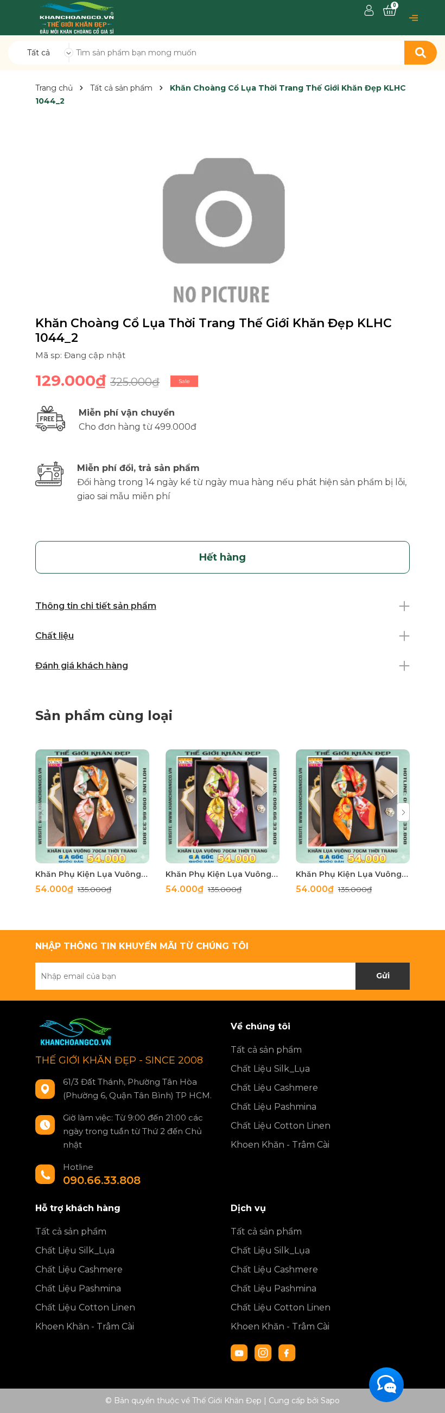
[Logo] (76, 17)
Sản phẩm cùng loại (104, 715)
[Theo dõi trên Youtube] (240, 1352)
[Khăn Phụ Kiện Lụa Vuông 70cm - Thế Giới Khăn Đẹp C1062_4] (92, 806)
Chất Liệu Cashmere (274, 1088)
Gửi (383, 976)
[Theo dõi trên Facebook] (287, 1352)
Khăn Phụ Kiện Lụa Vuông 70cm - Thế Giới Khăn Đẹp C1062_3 (222, 874)
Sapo (330, 1400)
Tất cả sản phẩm (266, 1050)
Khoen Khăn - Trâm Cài (280, 1145)
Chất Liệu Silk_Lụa (270, 1069)
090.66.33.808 (102, 1180)
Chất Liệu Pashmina (273, 1107)
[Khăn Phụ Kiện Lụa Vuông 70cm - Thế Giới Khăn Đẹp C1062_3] (222, 806)
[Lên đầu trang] (426, 1394)
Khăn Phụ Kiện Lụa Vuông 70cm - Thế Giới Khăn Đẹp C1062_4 (92, 874)
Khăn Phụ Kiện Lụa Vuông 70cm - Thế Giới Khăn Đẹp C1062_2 (353, 874)
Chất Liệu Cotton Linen (280, 1126)
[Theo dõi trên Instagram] (264, 1352)
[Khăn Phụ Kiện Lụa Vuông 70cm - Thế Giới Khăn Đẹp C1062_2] (353, 806)
